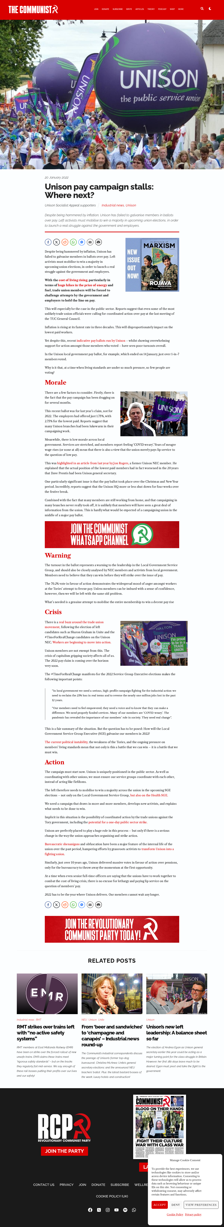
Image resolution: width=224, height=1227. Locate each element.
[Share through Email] (90, 242)
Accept (159, 1205)
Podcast (162, 9)
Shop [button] (172, 9)
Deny (176, 1205)
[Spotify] (125, 1210)
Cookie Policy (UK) (112, 1196)
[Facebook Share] (48, 242)
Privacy (67, 1185)
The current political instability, (66, 742)
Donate (105, 9)
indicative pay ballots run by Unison (101, 340)
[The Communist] (33, 12)
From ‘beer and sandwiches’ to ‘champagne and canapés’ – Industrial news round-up (112, 1036)
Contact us (43, 1185)
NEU (84, 1019)
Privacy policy (193, 1214)
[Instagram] (107, 1210)
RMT (38, 1019)
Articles (139, 9)
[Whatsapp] (134, 1210)
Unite (101, 1019)
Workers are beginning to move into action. (81, 642)
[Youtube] (116, 1210)
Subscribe (118, 9)
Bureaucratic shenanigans (62, 844)
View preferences (201, 1205)
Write (129, 9)
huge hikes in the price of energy (82, 285)
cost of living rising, (73, 280)
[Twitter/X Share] (56, 242)
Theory (151, 9)
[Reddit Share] (65, 242)
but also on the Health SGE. (149, 795)
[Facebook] (90, 1210)
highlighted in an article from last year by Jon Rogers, (93, 463)
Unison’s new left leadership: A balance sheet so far (176, 1033)
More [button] (181, 9)
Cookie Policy (175, 1214)
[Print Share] (98, 242)
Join (96, 9)
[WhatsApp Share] (73, 242)
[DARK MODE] (210, 8)
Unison (131, 205)
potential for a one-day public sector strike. (118, 822)
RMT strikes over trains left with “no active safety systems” (45, 1033)
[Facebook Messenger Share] (81, 242)
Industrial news (113, 205)
